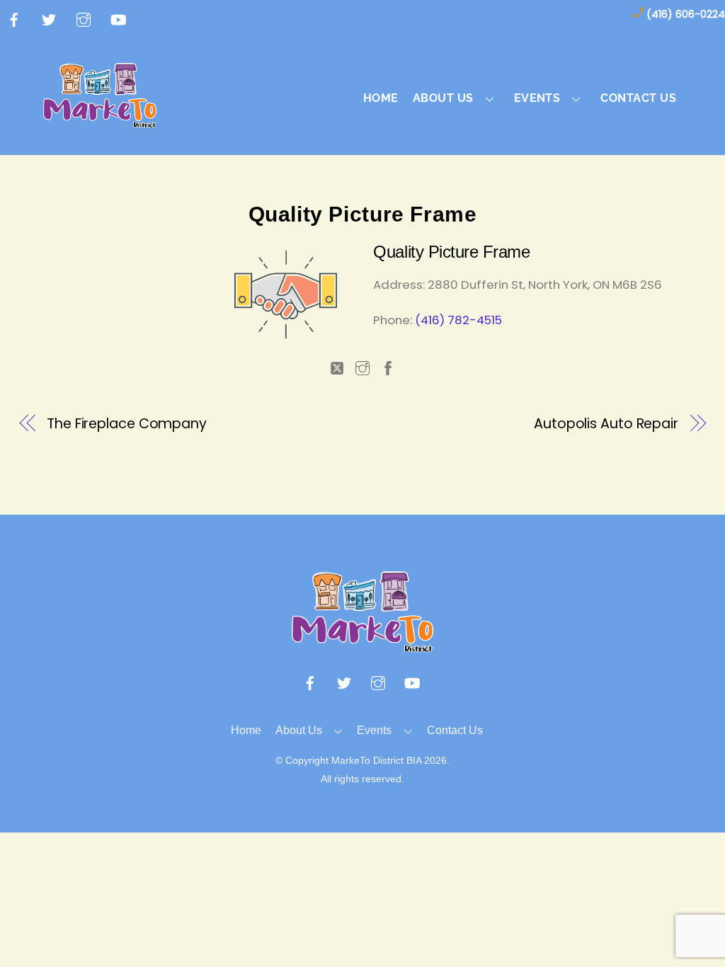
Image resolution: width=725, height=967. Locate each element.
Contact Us (638, 98)
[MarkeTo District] (99, 120)
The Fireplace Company (127, 423)
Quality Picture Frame (363, 214)
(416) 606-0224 (685, 14)
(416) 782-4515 (458, 319)
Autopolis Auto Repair (606, 423)
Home (381, 98)
